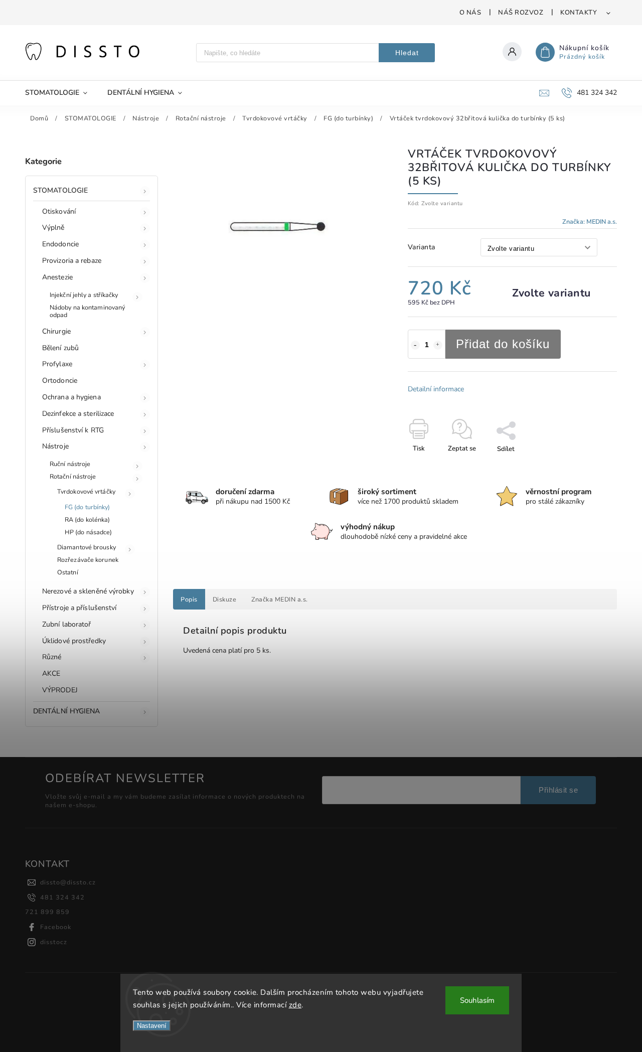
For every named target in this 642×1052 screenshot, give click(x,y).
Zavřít (585, 466)
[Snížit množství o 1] (415, 345)
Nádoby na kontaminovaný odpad (87, 311)
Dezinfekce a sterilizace (78, 413)
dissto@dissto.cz (68, 882)
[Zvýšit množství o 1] (437, 345)
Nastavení (152, 1025)
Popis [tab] (189, 599)
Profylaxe (57, 364)
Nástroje (55, 446)
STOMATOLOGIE (60, 190)
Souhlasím (477, 1000)
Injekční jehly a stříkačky (84, 294)
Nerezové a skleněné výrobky (88, 591)
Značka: (589, 221)
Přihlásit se (558, 790)
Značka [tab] (279, 599)
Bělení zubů (60, 348)
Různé (52, 657)
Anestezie (57, 277)
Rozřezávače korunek (87, 559)
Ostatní (67, 572)
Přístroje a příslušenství (79, 608)
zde (295, 1005)
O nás (470, 12)
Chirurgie (56, 331)
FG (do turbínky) (87, 507)
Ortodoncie (59, 380)
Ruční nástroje (70, 464)
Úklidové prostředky (74, 641)
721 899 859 (47, 912)
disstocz (53, 942)
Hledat (407, 53)
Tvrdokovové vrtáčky (86, 491)
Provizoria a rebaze (71, 260)
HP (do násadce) (88, 532)
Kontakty (578, 12)
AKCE (51, 673)
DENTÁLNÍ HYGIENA (66, 711)
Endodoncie (60, 244)
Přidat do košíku (503, 344)
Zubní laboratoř (66, 624)
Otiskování (59, 211)
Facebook (55, 927)
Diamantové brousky (86, 547)
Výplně (53, 227)
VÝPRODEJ (60, 690)
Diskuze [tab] (225, 599)
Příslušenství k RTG (73, 430)
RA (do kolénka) (87, 519)
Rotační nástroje (73, 476)
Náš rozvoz (520, 12)
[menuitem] (61, 92)
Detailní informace (436, 389)
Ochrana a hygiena (71, 397)
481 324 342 (62, 897)
